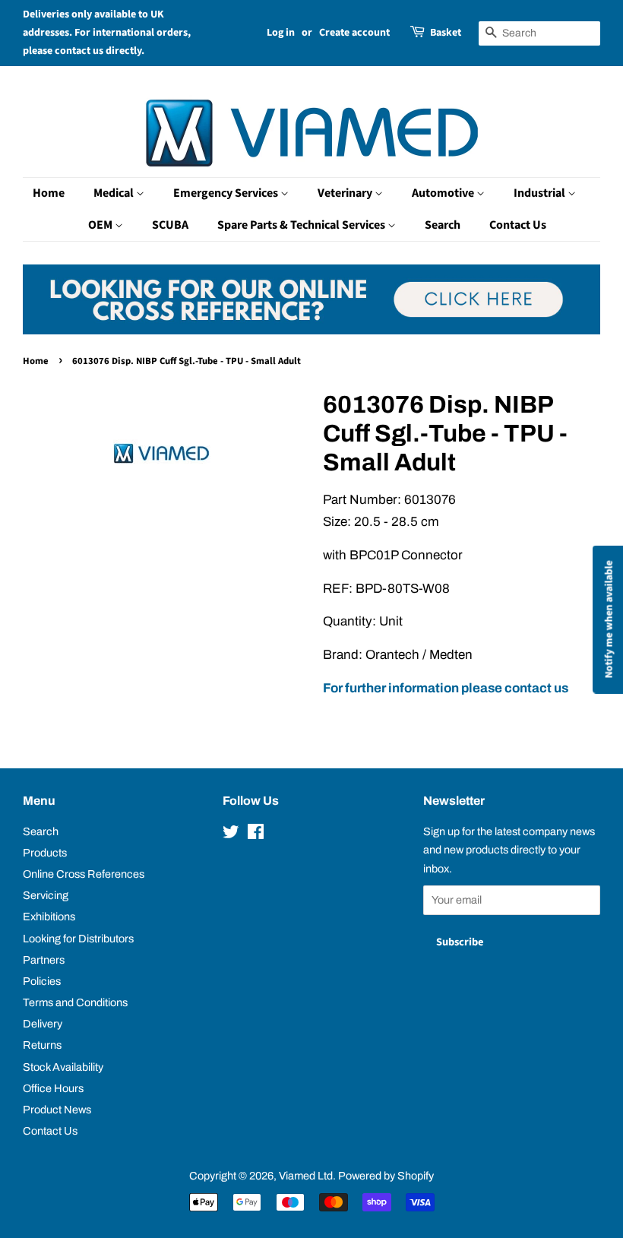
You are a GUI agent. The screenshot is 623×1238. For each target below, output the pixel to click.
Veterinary (346, 193)
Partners (44, 960)
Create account (354, 32)
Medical (114, 193)
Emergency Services (226, 193)
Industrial (541, 193)
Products (45, 853)
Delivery (42, 1024)
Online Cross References (83, 874)
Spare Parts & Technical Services (302, 225)
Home (49, 193)
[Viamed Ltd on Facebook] (255, 834)
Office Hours (53, 1088)
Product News (57, 1109)
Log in (281, 32)
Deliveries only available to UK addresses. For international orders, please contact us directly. (107, 33)
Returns (42, 1045)
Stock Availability (63, 1067)
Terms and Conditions (75, 1002)
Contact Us (517, 225)
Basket (445, 32)
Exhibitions (49, 916)
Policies (42, 981)
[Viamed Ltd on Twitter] (231, 834)
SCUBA (170, 225)
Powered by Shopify (386, 1176)
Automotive (444, 193)
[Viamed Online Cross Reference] (311, 330)
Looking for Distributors (78, 938)
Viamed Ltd (306, 1176)
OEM (101, 225)
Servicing (45, 895)
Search (442, 225)
